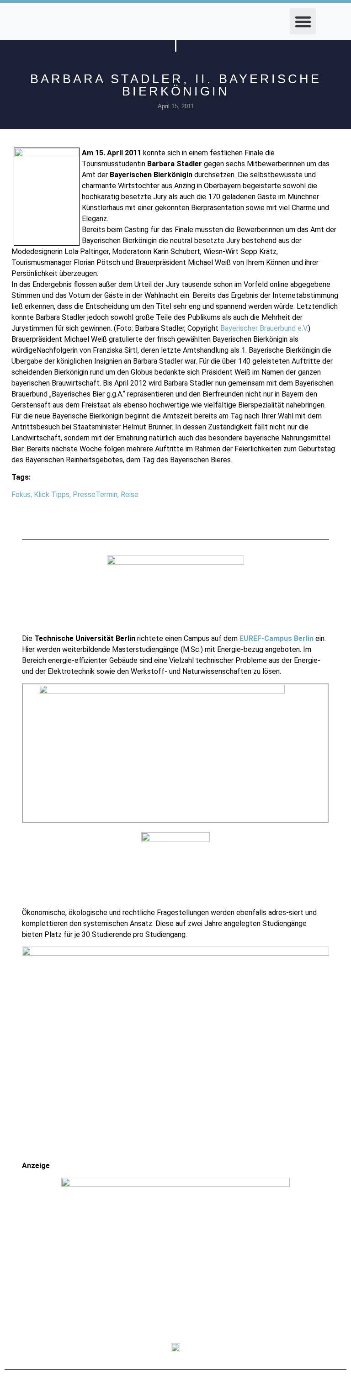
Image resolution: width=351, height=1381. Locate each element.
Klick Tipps (51, 494)
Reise (129, 494)
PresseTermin (95, 494)
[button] (303, 21)
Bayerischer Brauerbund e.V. (264, 328)
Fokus (21, 494)
